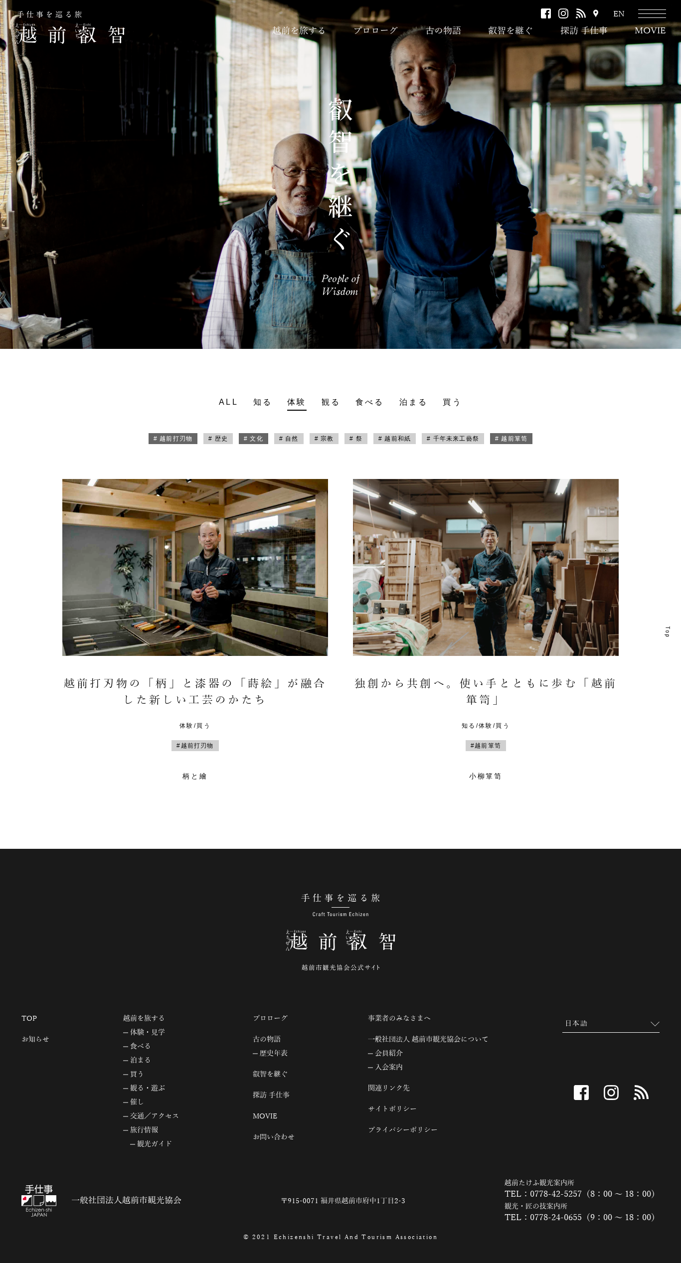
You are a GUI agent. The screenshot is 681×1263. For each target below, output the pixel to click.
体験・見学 (147, 1032)
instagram (563, 13)
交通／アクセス (154, 1116)
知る (262, 402)
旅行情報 (144, 1130)
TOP (29, 1018)
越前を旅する (299, 31)
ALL (228, 402)
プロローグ (375, 31)
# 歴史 (218, 438)
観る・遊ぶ (147, 1088)
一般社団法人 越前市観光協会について (428, 1039)
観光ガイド (154, 1144)
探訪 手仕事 (584, 31)
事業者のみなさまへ (399, 1018)
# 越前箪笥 (511, 438)
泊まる (413, 402)
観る (331, 402)
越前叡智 (70, 27)
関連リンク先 (389, 1088)
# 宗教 (324, 438)
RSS (581, 13)
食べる (369, 402)
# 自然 (289, 438)
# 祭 (355, 438)
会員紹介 (389, 1053)
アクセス (595, 14)
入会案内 (389, 1067)
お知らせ (35, 1039)
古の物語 (443, 31)
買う (452, 402)
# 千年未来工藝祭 (453, 438)
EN (619, 14)
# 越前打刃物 (173, 438)
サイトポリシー (392, 1109)
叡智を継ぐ (510, 31)
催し (137, 1102)
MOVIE (650, 31)
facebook (546, 13)
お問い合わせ (274, 1137)
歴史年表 (274, 1053)
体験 (296, 402)
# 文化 (253, 438)
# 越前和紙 (394, 438)
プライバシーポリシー (403, 1130)
